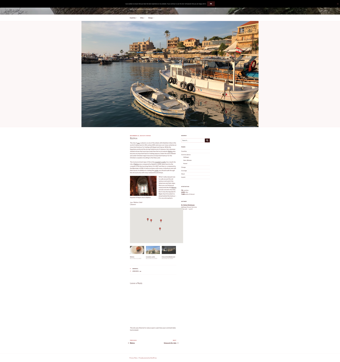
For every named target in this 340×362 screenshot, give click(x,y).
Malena (173, 187)
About (183, 174)
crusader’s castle (160, 162)
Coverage (184, 170)
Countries (133, 18)
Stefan (148, 135)
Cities (142, 18)
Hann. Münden (187, 160)
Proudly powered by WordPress (148, 358)
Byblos (170, 151)
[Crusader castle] (153, 250)
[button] (160, 229)
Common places (186, 154)
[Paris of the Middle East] (169, 250)
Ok (211, 4)
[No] (338, 4)
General (135, 268)
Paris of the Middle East (168, 256)
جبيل (138, 143)
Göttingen (186, 157)
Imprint (183, 177)
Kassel (185, 163)
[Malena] (137, 250)
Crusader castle (150, 256)
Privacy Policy (133, 358)
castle (156, 170)
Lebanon (135, 271)
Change (150, 18)
